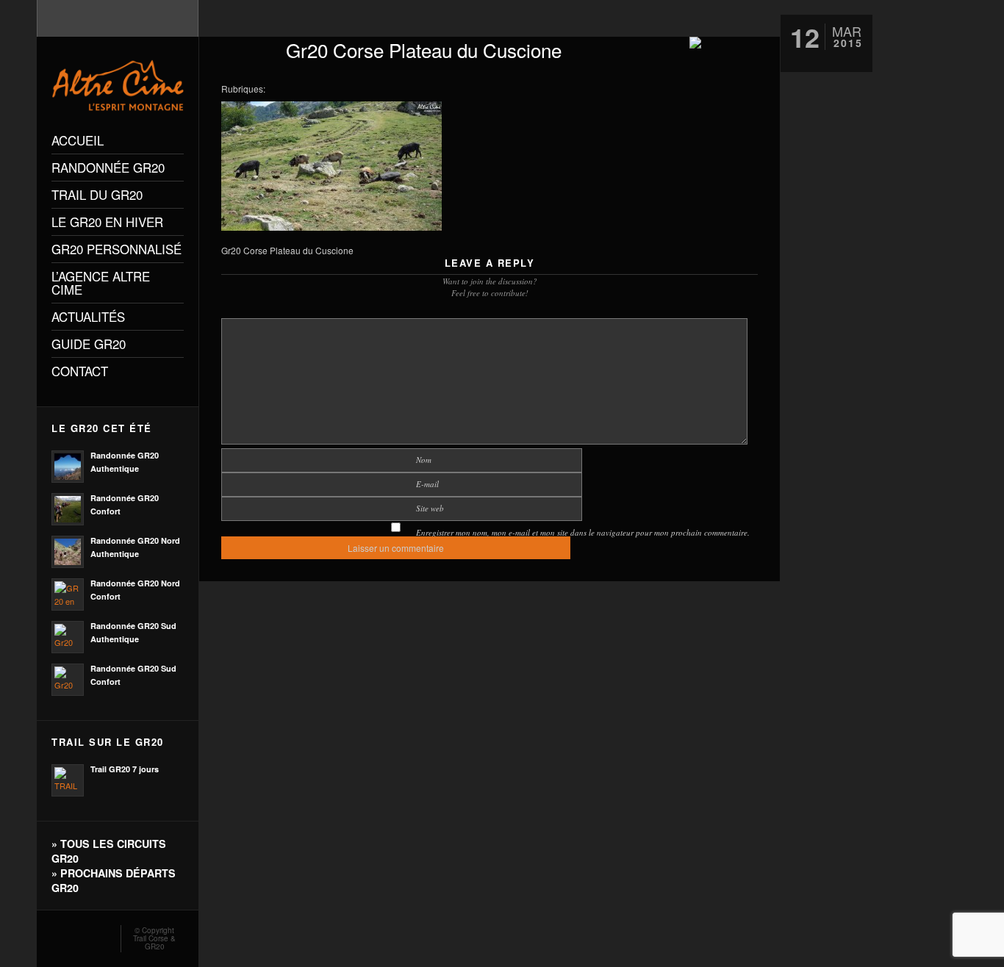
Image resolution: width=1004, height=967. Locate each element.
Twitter (100, 934)
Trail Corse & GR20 (154, 942)
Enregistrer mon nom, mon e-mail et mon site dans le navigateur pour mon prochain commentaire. (583, 532)
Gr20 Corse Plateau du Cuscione (424, 49)
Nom (423, 459)
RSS (57, 934)
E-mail (427, 483)
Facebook (78, 934)
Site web (430, 508)
